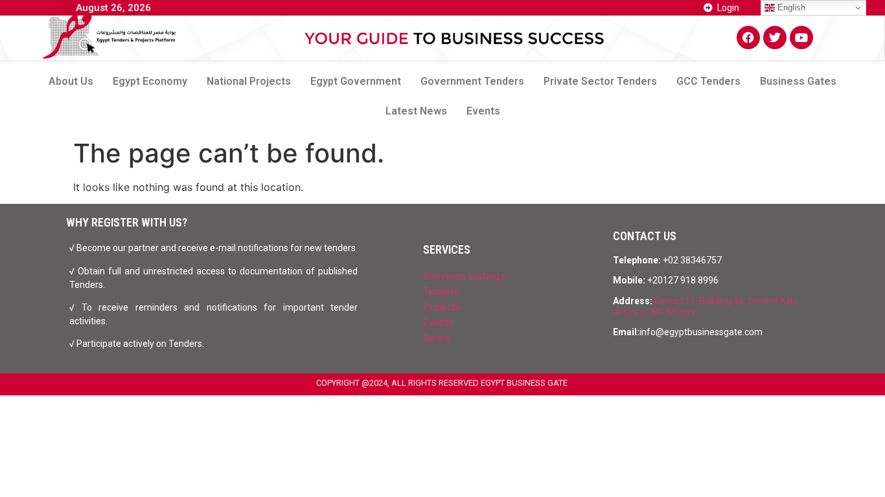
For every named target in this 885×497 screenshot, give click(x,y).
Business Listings (464, 276)
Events (483, 111)
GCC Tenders (708, 81)
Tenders (441, 291)
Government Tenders (472, 81)
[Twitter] (775, 37)
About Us (71, 81)
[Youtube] (801, 37)
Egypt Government (355, 81)
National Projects (249, 81)
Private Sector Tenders (600, 81)
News (436, 338)
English (790, 7)
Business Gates (798, 81)
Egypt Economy (150, 81)
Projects (442, 307)
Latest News (416, 111)
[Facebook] (748, 37)
